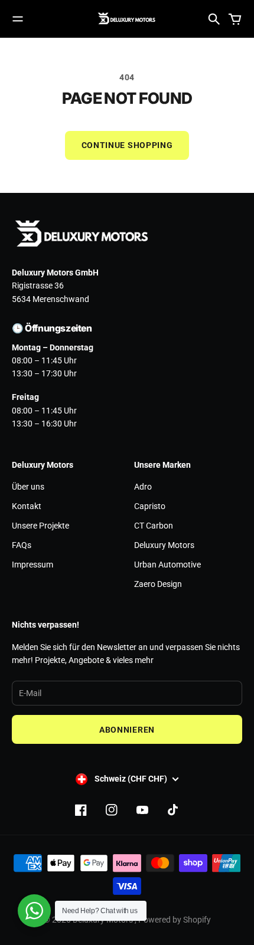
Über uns (28, 486)
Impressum (32, 564)
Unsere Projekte (40, 525)
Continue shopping (127, 145)
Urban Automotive (167, 564)
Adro (143, 486)
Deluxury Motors (164, 545)
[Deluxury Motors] (127, 18)
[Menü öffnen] (18, 18)
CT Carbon (153, 525)
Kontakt (26, 506)
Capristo (149, 506)
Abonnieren (127, 729)
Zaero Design (158, 584)
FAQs (21, 545)
